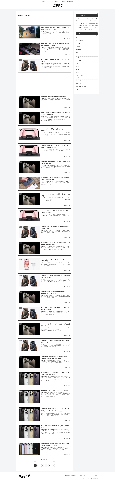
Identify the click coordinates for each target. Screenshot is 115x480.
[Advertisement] (44, 21)
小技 (77, 89)
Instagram (78, 49)
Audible (78, 43)
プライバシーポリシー (88, 475)
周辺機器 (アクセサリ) (82, 86)
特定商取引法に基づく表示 (76, 475)
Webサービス (79, 75)
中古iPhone (79, 83)
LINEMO (78, 60)
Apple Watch (79, 40)
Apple (77, 37)
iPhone (78, 55)
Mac (77, 63)
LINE (77, 58)
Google (78, 46)
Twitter (78, 72)
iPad (77, 52)
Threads (78, 66)
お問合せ (96, 475)
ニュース (78, 81)
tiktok (77, 69)
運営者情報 (67, 475)
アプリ (78, 78)
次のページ (44, 459)
